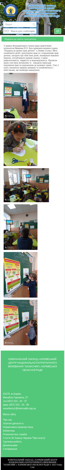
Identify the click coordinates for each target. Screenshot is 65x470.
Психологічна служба (15, 434)
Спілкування (10, 449)
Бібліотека (9, 430)
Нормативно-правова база (18, 427)
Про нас (7, 420)
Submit (34, 24)
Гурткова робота (12, 441)
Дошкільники (10, 445)
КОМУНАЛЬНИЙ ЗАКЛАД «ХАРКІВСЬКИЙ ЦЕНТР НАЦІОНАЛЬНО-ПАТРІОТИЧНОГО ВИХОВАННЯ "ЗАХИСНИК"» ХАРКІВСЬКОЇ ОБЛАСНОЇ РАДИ (42, 10)
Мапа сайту (9, 414)
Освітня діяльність (13, 423)
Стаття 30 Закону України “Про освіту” (24, 438)
